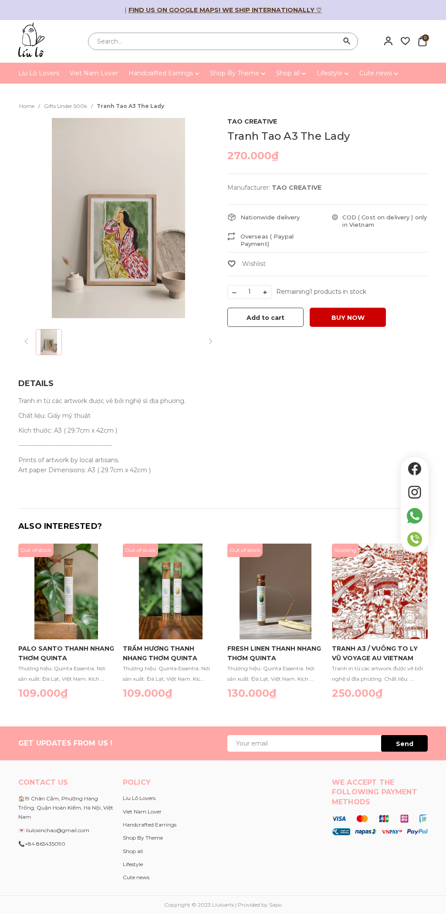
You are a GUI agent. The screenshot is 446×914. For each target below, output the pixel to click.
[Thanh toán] (380, 824)
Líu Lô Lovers (38, 73)
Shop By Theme (235, 73)
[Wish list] (405, 41)
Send (404, 744)
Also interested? (60, 526)
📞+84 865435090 (41, 843)
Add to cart (265, 318)
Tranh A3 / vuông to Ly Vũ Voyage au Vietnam (375, 653)
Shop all (288, 73)
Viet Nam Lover (94, 73)
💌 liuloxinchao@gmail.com (53, 830)
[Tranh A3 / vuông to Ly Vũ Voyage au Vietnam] (380, 591)
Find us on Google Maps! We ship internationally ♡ (225, 10)
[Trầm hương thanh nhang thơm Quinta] (171, 591)
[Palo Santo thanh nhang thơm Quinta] (66, 591)
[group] (118, 218)
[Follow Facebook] (415, 469)
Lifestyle (330, 73)
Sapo (275, 904)
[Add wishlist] (246, 264)
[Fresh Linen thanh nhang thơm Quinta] (275, 591)
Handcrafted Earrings (161, 73)
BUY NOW (348, 318)
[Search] (347, 41)
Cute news (376, 73)
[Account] (388, 41)
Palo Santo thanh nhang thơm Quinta (66, 653)
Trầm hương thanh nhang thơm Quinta (160, 653)
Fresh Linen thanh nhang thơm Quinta (274, 653)
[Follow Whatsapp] (415, 516)
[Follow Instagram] (415, 492)
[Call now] (415, 539)
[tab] (36, 383)
